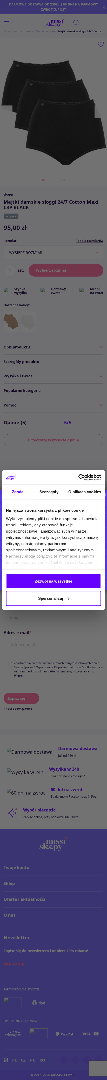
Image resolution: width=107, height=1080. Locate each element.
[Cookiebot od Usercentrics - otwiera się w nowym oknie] (78, 477)
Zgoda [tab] (18, 492)
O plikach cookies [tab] (84, 492)
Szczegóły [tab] (48, 492)
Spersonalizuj (50, 598)
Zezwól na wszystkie (53, 581)
